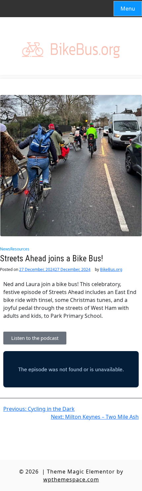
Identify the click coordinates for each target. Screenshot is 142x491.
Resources (19, 249)
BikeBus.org (111, 270)
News (5, 249)
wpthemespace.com (71, 479)
